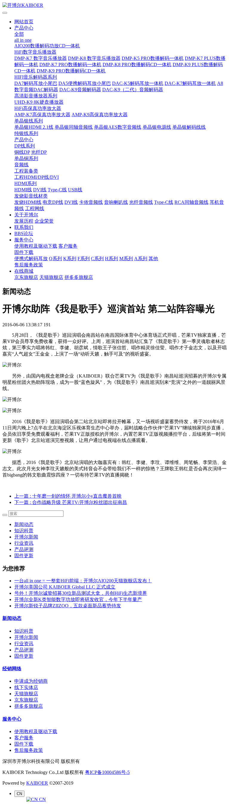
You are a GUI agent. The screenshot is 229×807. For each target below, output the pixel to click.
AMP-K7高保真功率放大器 (42, 114)
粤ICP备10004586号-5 (107, 772)
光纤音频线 (141, 202)
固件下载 (23, 252)
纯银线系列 (26, 133)
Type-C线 (57, 189)
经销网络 (11, 668)
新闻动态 (23, 524)
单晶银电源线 (157, 127)
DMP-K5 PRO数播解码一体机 (153, 58)
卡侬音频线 (91, 202)
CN (42, 799)
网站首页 (23, 21)
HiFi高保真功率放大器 (37, 108)
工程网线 (34, 208)
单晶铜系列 (26, 158)
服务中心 (23, 239)
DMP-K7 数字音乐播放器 (40, 58)
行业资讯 (23, 543)
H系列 (111, 258)
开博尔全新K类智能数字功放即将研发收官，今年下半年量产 (78, 599)
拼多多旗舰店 (78, 277)
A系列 (140, 258)
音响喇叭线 (116, 202)
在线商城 (23, 271)
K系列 (69, 258)
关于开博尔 (26, 214)
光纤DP (39, 152)
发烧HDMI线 (27, 202)
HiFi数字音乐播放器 (35, 52)
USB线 (75, 189)
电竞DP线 (53, 202)
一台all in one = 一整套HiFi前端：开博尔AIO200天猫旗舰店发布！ (83, 580)
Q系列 (55, 258)
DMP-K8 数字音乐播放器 (94, 58)
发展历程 (23, 221)
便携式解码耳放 (31, 258)
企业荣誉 (44, 221)
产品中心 (23, 27)
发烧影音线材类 (31, 195)
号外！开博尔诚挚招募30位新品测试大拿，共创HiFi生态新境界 (80, 593)
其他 (153, 258)
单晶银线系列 (28, 120)
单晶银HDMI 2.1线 (33, 127)
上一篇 (68, 496)
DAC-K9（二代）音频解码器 (132, 89)
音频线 (21, 164)
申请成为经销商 (31, 681)
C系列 (97, 258)
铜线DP (22, 152)
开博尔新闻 (26, 536)
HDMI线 (23, 189)
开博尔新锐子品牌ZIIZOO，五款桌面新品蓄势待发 (67, 605)
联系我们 (23, 227)
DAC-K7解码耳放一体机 (190, 83)
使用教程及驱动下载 (35, 246)
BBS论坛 (23, 233)
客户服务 (68, 246)
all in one (23, 40)
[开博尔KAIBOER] (114, 5)
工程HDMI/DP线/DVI (36, 177)
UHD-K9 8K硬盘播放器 (39, 102)
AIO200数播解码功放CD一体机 (47, 45)
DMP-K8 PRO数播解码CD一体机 (137, 64)
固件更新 (23, 555)
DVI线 (40, 189)
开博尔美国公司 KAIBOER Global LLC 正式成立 (64, 586)
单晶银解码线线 (189, 127)
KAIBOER (37, 783)
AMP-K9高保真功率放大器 (100, 114)
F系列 (84, 258)
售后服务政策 (28, 264)
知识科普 (23, 530)
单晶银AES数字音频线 (117, 127)
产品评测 (23, 549)
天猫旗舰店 (51, 277)
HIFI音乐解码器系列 (35, 77)
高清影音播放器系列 (35, 95)
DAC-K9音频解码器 (80, 89)
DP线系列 (24, 145)
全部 (19, 34)
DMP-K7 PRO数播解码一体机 (70, 64)
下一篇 (70, 502)
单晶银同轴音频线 (74, 127)
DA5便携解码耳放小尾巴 (84, 83)
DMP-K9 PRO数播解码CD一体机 (71, 70)
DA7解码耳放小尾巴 (35, 83)
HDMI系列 (25, 183)
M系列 (126, 258)
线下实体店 (26, 687)
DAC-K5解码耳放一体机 (137, 83)
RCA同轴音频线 (191, 202)
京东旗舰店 (26, 277)
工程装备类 (26, 170)
